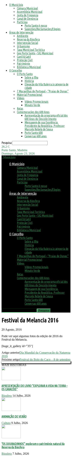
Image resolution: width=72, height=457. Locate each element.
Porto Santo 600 (34, 132)
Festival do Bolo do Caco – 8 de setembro (45, 359)
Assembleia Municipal (29, 11)
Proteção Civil (24, 60)
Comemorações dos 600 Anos (33, 112)
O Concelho (15, 70)
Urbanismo (23, 46)
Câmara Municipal (27, 8)
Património (23, 63)
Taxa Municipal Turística (31, 49)
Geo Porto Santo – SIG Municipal (35, 53)
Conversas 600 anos (36, 136)
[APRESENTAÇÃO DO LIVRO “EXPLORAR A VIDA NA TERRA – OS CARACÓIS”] (11, 379)
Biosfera (7, 395)
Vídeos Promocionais (36, 101)
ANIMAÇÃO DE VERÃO (14, 416)
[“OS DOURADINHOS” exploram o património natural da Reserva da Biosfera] (11, 437)
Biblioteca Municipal (29, 67)
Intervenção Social (27, 43)
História (29, 81)
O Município (16, 5)
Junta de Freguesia (27, 15)
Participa (22, 22)
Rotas (20, 108)
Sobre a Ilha (31, 77)
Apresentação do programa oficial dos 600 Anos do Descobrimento (46, 117)
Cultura (6, 423)
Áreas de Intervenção (21, 32)
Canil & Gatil (24, 56)
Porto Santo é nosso (36, 25)
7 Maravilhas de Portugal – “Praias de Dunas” (43, 91)
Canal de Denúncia (27, 18)
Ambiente (22, 36)
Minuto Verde (32, 105)
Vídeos (20, 98)
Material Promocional (29, 94)
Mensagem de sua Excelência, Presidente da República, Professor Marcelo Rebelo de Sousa (45, 126)
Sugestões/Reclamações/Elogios (42, 29)
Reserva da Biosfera (28, 39)
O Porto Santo (25, 74)
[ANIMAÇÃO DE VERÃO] (11, 409)
